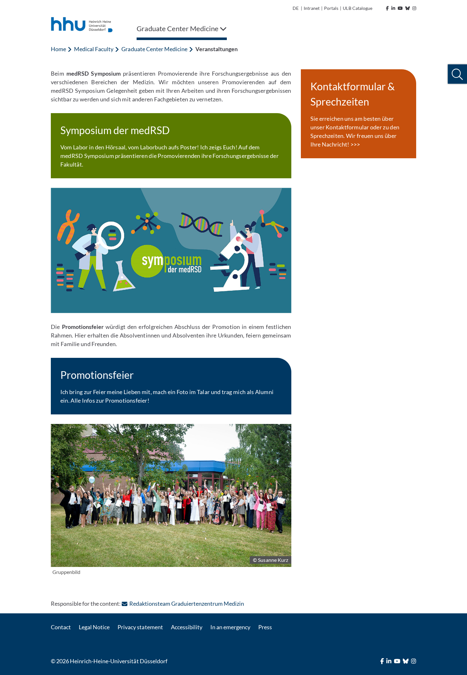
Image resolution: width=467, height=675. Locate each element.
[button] (457, 74)
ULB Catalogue (357, 8)
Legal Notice (94, 627)
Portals (331, 8)
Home (58, 48)
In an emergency (230, 627)
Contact (61, 627)
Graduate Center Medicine (154, 48)
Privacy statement (140, 627)
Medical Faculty (93, 48)
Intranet (312, 8)
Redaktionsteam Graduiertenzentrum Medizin (186, 603)
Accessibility (186, 627)
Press (265, 627)
